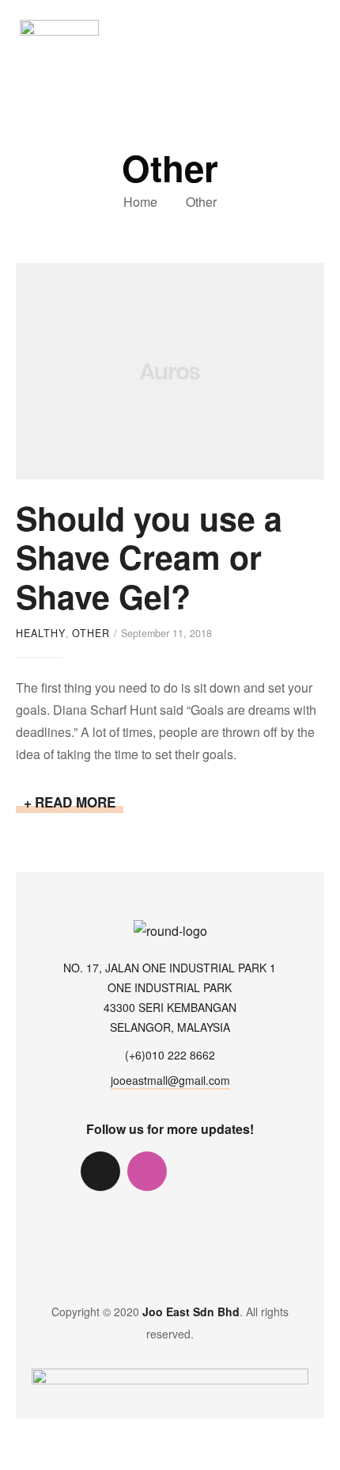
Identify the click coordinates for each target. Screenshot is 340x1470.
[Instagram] (147, 1171)
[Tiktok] (100, 1171)
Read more (79, 801)
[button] (315, 26)
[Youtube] (240, 1171)
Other (91, 633)
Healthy (41, 633)
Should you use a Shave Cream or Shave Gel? (149, 557)
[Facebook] (193, 1171)
